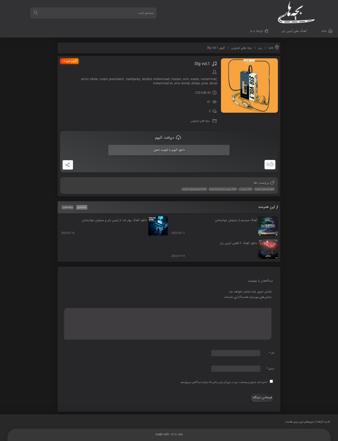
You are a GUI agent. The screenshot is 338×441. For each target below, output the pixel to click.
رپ (260, 47)
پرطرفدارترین (67, 207)
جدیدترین (81, 207)
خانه (324, 31)
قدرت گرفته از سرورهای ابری (307, 422)
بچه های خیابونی (241, 47)
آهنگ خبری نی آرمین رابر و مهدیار (223, 189)
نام (271, 353)
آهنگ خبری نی (246, 189)
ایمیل (270, 369)
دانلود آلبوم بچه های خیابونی (194, 189)
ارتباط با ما (256, 31)
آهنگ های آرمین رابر (294, 31)
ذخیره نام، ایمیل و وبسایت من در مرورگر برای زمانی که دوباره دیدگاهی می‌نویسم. (223, 382)
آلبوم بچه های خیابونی (264, 189)
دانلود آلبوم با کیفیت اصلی (169, 150)
